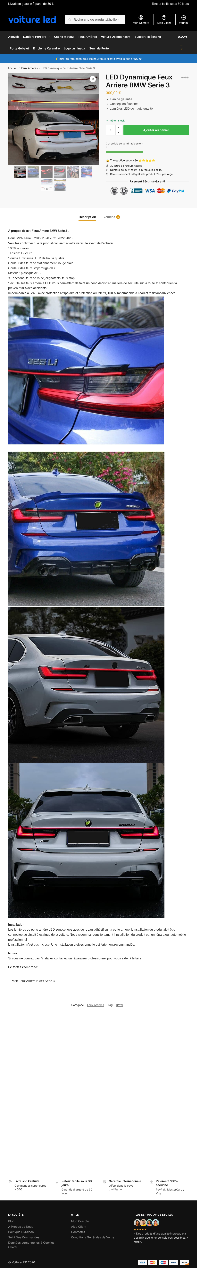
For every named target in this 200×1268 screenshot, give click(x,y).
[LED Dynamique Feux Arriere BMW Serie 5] (187, 77)
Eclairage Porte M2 (71, 1151)
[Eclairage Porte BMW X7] (31, 1124)
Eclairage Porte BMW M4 (29, 1079)
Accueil (12, 68)
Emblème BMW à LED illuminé (73, 1080)
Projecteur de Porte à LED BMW (169, 1080)
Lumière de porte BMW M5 (169, 1151)
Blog (11, 1221)
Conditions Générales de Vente (92, 1237)
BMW (119, 1005)
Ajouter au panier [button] (171, 1168)
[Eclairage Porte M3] (124, 1124)
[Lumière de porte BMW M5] (171, 1124)
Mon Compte (141, 22)
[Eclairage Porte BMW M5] (124, 1052)
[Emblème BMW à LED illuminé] (78, 1052)
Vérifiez (183, 22)
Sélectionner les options (31, 1096)
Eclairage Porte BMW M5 (122, 1079)
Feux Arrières (29, 68)
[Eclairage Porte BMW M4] (31, 1052)
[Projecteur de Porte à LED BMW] (171, 1052)
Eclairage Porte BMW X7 (28, 1151)
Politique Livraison (21, 1232)
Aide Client (164, 22)
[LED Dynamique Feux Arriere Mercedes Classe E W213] (183, 77)
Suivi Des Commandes (23, 1237)
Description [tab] (87, 217)
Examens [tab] (110, 217)
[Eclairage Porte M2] (78, 1124)
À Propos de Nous (20, 1226)
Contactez (78, 1232)
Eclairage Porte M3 (117, 1151)
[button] (183, 42)
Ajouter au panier (156, 130)
